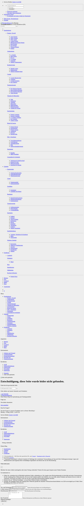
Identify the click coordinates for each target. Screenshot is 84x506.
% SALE (6, 281)
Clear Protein (13, 36)
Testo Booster (14, 93)
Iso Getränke (13, 119)
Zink (11, 99)
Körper (6, 452)
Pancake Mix (13, 134)
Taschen (12, 247)
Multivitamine (14, 105)
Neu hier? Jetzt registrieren (14, 13)
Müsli (11, 262)
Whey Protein (14, 38)
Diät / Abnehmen (11, 309)
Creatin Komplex (14, 81)
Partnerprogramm (8, 359)
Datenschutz (7, 367)
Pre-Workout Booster (15, 88)
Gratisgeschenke (8, 354)
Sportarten (10, 323)
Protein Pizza (13, 276)
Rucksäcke (13, 244)
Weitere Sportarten (15, 228)
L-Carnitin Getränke (15, 117)
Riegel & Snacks (11, 308)
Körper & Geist (14, 162)
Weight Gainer (14, 68)
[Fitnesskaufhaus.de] (6, 23)
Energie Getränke (15, 116)
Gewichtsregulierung (15, 140)
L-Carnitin (13, 59)
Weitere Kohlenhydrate (16, 71)
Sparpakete (10, 311)
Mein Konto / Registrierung (11, 18)
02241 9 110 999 (16, 2)
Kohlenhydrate (11, 301)
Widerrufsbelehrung (9, 366)
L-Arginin (13, 55)
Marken (6, 278)
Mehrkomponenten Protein (17, 42)
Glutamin (12, 60)
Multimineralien (14, 106)
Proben (12, 48)
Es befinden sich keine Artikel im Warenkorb (18, 16)
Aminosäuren (10, 299)
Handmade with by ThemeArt (43, 456)
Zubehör (6, 166)
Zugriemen (13, 190)
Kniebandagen (14, 201)
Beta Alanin (13, 56)
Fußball (12, 216)
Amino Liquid (14, 120)
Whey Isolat (13, 39)
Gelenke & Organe (15, 108)
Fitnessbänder (14, 208)
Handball (12, 224)
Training (6, 450)
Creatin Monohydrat (15, 78)
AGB (5, 364)
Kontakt (6, 20)
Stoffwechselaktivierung (16, 146)
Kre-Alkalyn (13, 82)
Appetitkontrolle (14, 143)
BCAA (12, 58)
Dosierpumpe (13, 248)
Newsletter (7, 369)
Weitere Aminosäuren (16, 62)
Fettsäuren (13, 101)
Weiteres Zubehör (11, 326)
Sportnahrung (7, 30)
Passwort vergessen (12, 11)
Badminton (13, 221)
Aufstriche (13, 131)
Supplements (7, 449)
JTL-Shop (11, 457)
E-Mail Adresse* (5, 489)
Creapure (12, 79)
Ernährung (6, 252)
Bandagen (9, 320)
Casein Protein (14, 41)
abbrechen (3, 501)
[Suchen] (16, 26)
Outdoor (12, 226)
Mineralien (13, 104)
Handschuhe (10, 315)
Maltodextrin (13, 70)
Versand (34, 456)
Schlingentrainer (14, 207)
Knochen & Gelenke (15, 165)
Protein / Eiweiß (11, 298)
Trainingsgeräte (11, 321)
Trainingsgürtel (14, 182)
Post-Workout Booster (16, 91)
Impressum (7, 370)
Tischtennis (13, 225)
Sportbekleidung (11, 324)
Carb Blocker (13, 142)
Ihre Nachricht (4, 498)
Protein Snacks (14, 129)
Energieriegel (13, 128)
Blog (5, 284)
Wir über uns (7, 357)
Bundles (12, 153)
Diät (11, 145)
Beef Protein (13, 44)
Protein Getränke (14, 114)
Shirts (11, 236)
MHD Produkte (14, 154)
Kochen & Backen (12, 336)
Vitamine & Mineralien (13, 305)
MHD (5, 282)
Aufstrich (9, 328)
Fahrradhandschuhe (15, 174)
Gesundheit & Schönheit (13, 312)
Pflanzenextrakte (14, 163)
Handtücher (13, 249)
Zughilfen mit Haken (15, 191)
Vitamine (12, 102)
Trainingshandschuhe (15, 173)
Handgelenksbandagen (16, 198)
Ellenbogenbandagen (15, 199)
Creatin (9, 302)
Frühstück (9, 330)
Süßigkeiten (10, 334)
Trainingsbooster (11, 303)
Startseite (6, 373)
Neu (5, 279)
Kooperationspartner (9, 356)
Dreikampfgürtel (14, 183)
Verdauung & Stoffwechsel (17, 160)
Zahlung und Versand (9, 353)
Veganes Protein (14, 47)
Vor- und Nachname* (6, 487)
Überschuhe (13, 237)
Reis (8, 331)
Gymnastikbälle (14, 210)
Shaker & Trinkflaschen (16, 245)
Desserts (12, 132)
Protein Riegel (14, 127)
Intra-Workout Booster (16, 90)
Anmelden (11, 9)
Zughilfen (9, 318)
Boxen (12, 222)
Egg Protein (13, 45)
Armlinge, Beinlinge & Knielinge (19, 234)
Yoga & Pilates (14, 219)
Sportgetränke (10, 306)
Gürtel (8, 317)
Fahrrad (12, 218)
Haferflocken (10, 333)
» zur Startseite (4, 394)
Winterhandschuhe (15, 176)
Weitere (12, 251)
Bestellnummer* (5, 491)
